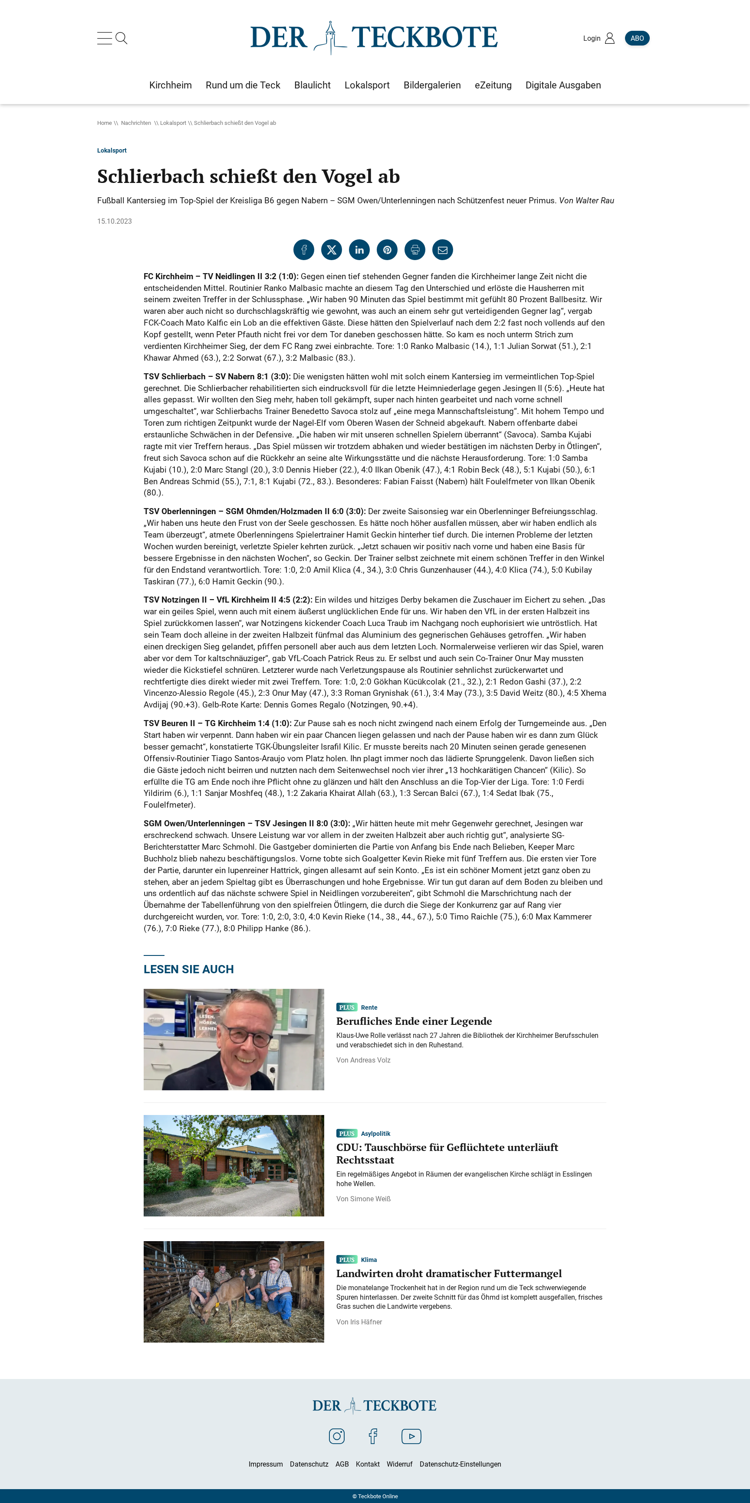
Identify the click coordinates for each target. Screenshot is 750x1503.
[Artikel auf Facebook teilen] (303, 249)
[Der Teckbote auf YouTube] (411, 1435)
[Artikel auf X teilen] (331, 249)
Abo (637, 38)
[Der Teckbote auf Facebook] (373, 1435)
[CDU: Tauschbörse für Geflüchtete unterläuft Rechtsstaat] (234, 1165)
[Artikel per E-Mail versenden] (442, 249)
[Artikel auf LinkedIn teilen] (359, 249)
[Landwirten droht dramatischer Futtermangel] (234, 1291)
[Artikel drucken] (415, 249)
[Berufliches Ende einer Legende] (234, 1038)
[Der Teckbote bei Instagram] (337, 1435)
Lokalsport (173, 123)
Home (104, 123)
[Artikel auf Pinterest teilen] (387, 249)
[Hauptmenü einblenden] (106, 38)
